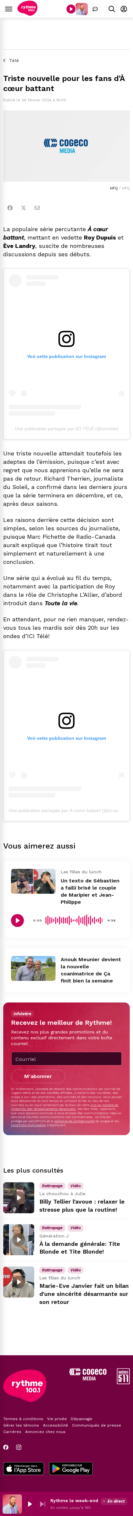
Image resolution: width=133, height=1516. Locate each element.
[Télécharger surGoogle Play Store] (71, 1469)
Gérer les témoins (21, 1425)
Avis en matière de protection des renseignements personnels (64, 1107)
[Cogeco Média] (88, 1379)
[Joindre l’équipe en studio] (95, 9)
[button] (29, 1504)
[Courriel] (37, 208)
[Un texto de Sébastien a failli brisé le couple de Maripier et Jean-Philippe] (33, 881)
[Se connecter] (124, 9)
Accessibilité (55, 1425)
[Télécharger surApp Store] (23, 1469)
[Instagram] (18, 1447)
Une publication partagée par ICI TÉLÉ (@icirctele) (66, 428)
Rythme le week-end (74, 1500)
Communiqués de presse (96, 1425)
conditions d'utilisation (28, 1125)
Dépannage (81, 1419)
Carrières (12, 1432)
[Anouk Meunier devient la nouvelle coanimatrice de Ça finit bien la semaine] (33, 968)
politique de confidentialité (74, 1121)
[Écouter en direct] (71, 9)
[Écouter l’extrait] (17, 920)
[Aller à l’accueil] (27, 14)
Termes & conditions (23, 1419)
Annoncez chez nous (45, 1432)
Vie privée (57, 1419)
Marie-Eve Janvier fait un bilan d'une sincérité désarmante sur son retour (84, 1293)
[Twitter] (23, 208)
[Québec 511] (123, 1382)
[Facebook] (10, 208)
